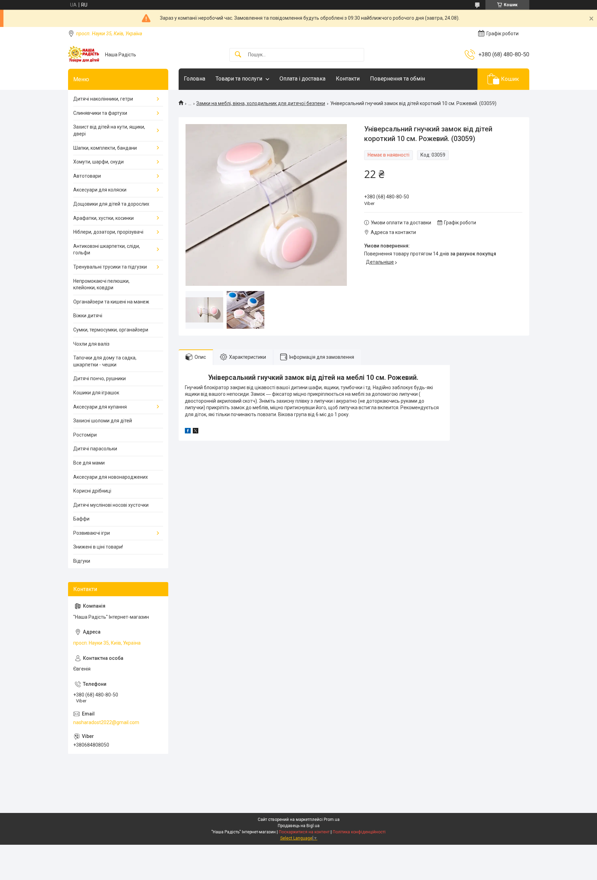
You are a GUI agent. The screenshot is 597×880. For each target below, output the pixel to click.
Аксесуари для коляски (99, 190)
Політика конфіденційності (359, 832)
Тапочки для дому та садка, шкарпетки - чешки (104, 361)
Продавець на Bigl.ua (299, 825)
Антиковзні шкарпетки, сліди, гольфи (106, 249)
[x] (195, 431)
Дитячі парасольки (95, 448)
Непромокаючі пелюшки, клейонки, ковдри (101, 284)
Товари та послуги (239, 78)
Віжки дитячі (87, 315)
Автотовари (87, 176)
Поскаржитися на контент (304, 832)
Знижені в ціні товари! (98, 547)
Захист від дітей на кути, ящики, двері (109, 130)
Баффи (81, 519)
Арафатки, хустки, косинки (103, 218)
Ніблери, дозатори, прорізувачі (108, 232)
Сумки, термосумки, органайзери (110, 330)
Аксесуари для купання (100, 407)
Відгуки (81, 561)
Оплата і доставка (302, 78)
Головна (194, 78)
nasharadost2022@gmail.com (106, 722)
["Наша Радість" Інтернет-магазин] (84, 54)
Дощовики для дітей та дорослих (111, 204)
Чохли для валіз (91, 344)
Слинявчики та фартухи (100, 113)
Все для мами (89, 463)
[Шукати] (238, 54)
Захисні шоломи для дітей (102, 420)
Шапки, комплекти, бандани (105, 148)
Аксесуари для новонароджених (110, 477)
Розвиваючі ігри (91, 533)
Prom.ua (332, 819)
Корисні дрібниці (92, 491)
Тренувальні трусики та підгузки (110, 267)
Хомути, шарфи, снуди (98, 162)
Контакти (348, 78)
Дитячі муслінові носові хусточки (111, 505)
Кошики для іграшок (96, 392)
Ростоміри (85, 435)
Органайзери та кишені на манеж (111, 302)
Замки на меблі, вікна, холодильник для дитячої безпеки (260, 103)
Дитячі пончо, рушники (99, 378)
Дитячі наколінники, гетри (103, 99)
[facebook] (188, 431)
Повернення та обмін (397, 78)
